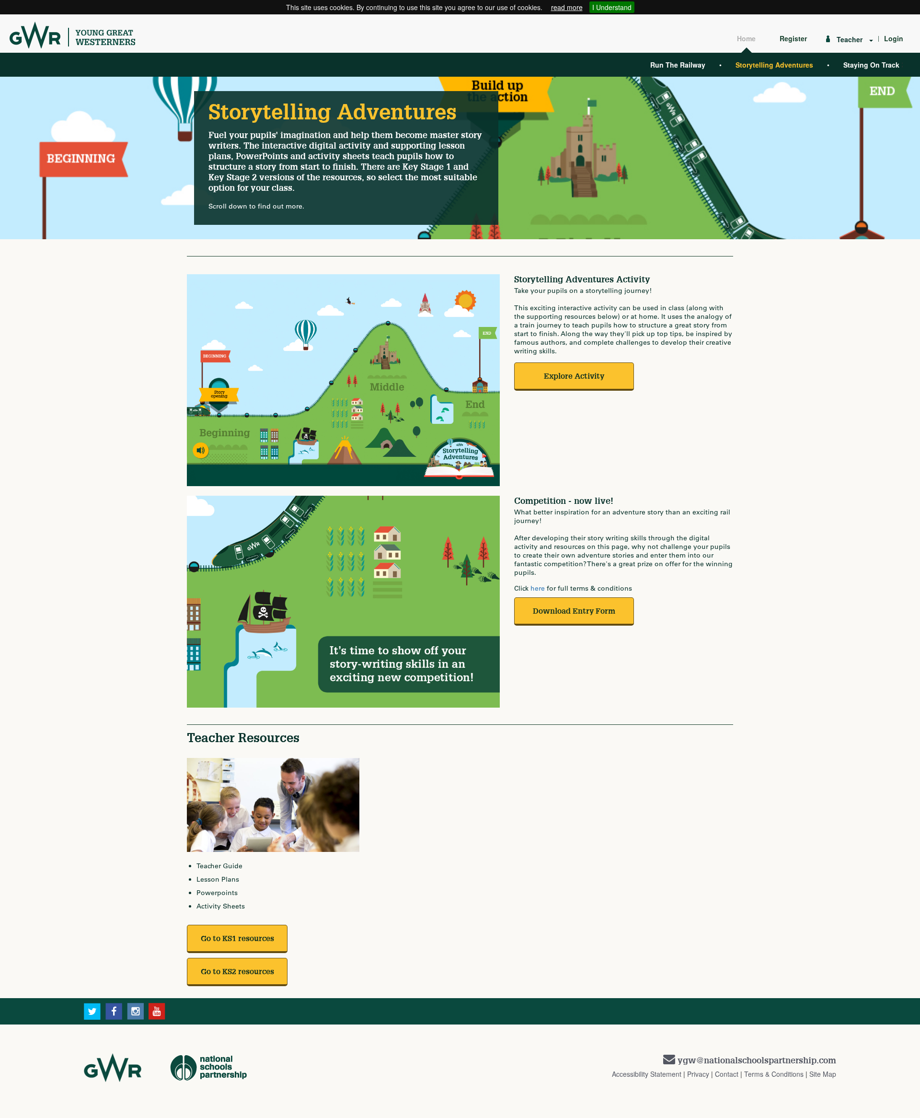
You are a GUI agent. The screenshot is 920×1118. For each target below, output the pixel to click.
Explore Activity (574, 376)
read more (567, 7)
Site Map (822, 1074)
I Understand (612, 7)
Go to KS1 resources (237, 938)
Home (746, 38)
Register (793, 38)
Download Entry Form (574, 611)
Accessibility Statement (646, 1074)
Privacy (698, 1074)
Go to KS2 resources (237, 971)
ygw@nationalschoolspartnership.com (757, 1060)
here (537, 588)
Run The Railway (677, 65)
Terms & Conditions (774, 1074)
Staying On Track (871, 65)
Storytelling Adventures (774, 65)
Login (893, 38)
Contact (726, 1074)
